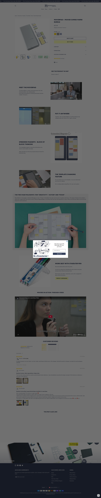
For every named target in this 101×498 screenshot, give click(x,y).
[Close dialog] (67, 241)
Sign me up (59, 253)
